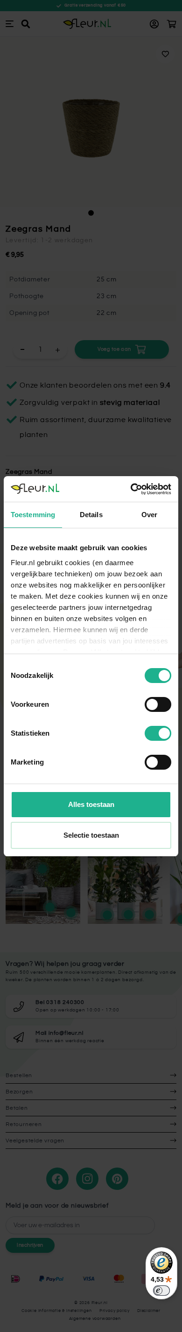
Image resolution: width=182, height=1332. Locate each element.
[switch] (158, 704)
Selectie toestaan (91, 835)
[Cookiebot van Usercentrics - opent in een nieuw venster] (131, 489)
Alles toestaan (91, 804)
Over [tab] (149, 515)
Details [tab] (91, 515)
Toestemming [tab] (33, 515)
